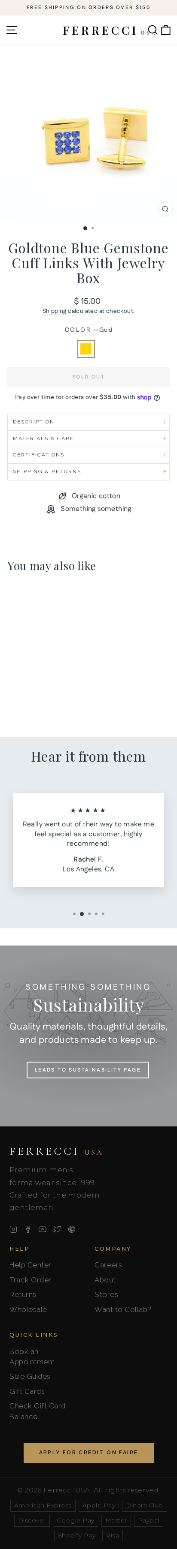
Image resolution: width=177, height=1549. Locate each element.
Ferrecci (56, 1151)
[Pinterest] (72, 1229)
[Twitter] (57, 1229)
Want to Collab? (123, 1309)
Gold (86, 349)
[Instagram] (13, 1229)
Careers (108, 1265)
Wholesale (28, 1309)
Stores (106, 1294)
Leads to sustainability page (88, 1070)
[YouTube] (42, 1229)
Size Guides (30, 1376)
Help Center (30, 1265)
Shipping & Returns (47, 471)
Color (89, 330)
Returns (23, 1294)
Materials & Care (43, 438)
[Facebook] (28, 1229)
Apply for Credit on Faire (88, 1453)
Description (34, 422)
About (105, 1280)
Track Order (30, 1280)
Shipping (55, 311)
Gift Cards (27, 1391)
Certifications (38, 455)
